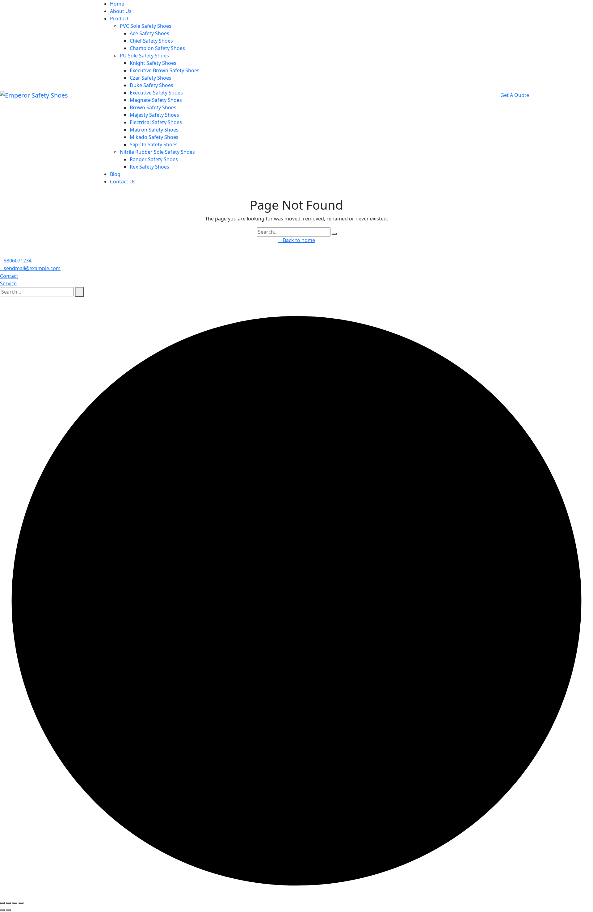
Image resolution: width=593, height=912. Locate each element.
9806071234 (18, 260)
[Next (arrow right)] (8, 910)
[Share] (14, 903)
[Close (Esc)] (21, 903)
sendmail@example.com (32, 268)
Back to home (298, 240)
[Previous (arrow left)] (2, 910)
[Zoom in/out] (2, 903)
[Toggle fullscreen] (8, 903)
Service (8, 283)
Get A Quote (515, 95)
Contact (9, 276)
